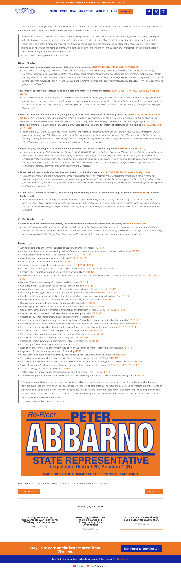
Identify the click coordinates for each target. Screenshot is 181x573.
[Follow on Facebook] (149, 12)
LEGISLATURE (86, 11)
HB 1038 (99, 247)
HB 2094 (139, 361)
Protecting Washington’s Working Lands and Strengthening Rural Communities (90, 521)
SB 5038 (92, 302)
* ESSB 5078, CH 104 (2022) (125, 67)
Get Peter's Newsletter (141, 548)
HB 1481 (91, 316)
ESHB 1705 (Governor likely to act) (132, 172)
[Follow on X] (156, 12)
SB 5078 (97, 67)
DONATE (125, 11)
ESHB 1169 (141, 223)
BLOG (114, 11)
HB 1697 (102, 292)
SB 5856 (141, 375)
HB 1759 (121, 354)
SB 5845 (90, 265)
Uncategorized (146, 524)
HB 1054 (135, 114)
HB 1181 (111, 365)
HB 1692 (125, 296)
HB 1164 (106, 67)
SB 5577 (122, 327)
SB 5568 (107, 299)
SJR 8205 (136, 251)
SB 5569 (143, 275)
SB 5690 (90, 306)
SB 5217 (77, 254)
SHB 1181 (121, 365)
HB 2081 (75, 344)
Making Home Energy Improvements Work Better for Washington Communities (39, 520)
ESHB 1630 (142, 192)
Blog (45, 526)
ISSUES (63, 11)
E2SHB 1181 (133, 365)
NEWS (73, 11)
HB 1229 (87, 254)
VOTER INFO (102, 11)
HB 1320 (112, 90)
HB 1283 (110, 309)
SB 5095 (97, 313)
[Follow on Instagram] (163, 12)
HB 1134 (83, 282)
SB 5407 (107, 371)
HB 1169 (130, 223)
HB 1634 (146, 124)
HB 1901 (81, 265)
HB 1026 (89, 330)
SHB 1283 (120, 309)
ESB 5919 (131, 327)
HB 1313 (133, 320)
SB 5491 (110, 268)
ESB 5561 (98, 330)
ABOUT (53, 11)
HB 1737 (152, 275)
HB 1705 (109, 172)
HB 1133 (112, 289)
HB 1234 (136, 323)
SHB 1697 (112, 292)
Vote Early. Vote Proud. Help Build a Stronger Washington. (141, 518)
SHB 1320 (131, 90)
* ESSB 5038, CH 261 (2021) (131, 148)
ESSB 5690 (100, 306)
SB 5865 (66, 368)
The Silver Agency (120, 559)
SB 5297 (121, 90)
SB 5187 (67, 261)
